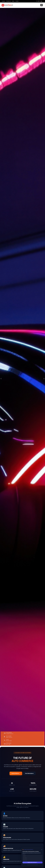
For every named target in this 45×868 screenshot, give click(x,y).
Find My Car (8, 1)
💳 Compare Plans (14, 382)
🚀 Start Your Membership (28, 382)
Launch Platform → (15, 773)
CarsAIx (17, 1)
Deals (13, 1)
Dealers (3, 1)
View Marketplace (29, 773)
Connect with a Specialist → (32, 862)
